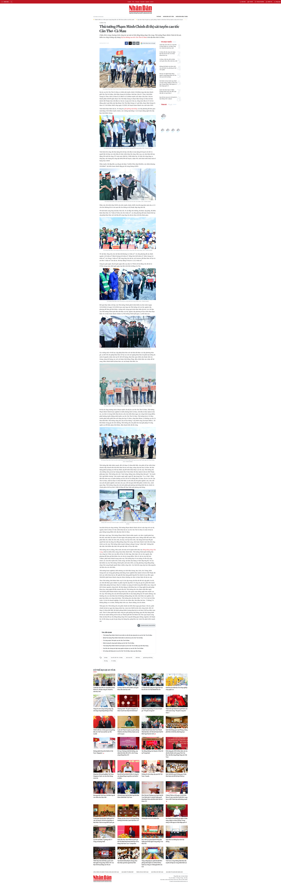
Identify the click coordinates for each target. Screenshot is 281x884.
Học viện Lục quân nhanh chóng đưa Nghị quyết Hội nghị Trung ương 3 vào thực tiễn (152, 841)
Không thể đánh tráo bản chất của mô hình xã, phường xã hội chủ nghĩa (168, 68)
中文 (133, 1)
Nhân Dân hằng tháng (182, 16)
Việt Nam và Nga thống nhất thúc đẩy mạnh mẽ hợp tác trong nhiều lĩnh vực (176, 862)
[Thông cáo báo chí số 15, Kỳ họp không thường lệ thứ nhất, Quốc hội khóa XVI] (128, 810)
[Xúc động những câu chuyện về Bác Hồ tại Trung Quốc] (153, 743)
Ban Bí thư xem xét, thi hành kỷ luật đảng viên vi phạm (168, 98)
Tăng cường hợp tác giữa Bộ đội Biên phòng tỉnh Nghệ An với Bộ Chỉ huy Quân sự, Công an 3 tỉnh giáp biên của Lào (152, 863)
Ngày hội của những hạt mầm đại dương (175, 840)
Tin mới (251, 1)
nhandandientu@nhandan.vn (180, 881)
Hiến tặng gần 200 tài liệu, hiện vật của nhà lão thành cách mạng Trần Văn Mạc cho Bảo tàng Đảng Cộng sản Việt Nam (176, 754)
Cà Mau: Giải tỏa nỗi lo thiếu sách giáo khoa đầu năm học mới (168, 60)
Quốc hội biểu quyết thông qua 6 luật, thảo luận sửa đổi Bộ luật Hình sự (176, 775)
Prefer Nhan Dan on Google (149, 43)
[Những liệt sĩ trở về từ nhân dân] (153, 810)
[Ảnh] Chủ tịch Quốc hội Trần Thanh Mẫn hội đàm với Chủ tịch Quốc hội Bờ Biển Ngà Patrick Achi (152, 732)
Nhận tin (270, 1)
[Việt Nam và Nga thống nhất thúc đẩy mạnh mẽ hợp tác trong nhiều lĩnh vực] (177, 853)
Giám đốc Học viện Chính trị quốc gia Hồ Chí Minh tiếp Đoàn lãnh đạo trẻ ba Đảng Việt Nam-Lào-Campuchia (128, 841)
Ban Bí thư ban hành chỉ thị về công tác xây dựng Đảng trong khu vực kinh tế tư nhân (128, 776)
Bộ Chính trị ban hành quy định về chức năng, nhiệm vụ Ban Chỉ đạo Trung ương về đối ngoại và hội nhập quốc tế (168, 83)
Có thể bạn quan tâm (104, 670)
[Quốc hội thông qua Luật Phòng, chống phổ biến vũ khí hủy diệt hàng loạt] (177, 722)
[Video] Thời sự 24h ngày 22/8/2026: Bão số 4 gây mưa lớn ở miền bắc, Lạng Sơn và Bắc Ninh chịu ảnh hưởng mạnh (176, 797)
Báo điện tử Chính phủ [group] (127, 872)
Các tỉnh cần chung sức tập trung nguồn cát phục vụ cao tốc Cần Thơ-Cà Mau (123, 648)
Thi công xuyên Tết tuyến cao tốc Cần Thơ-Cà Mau (116, 640)
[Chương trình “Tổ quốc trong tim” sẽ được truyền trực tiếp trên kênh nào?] (128, 701)
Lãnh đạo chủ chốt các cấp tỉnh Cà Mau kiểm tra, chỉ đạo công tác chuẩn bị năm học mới (168, 46)
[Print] (137, 43)
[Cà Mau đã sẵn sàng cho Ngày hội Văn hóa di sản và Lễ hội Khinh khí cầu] (153, 680)
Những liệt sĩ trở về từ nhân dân (150, 818)
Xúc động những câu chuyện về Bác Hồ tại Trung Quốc (152, 752)
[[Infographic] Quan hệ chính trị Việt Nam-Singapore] (104, 743)
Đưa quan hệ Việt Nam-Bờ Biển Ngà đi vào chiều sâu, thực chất (104, 796)
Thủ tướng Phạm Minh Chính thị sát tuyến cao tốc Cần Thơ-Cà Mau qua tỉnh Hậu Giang (125, 645)
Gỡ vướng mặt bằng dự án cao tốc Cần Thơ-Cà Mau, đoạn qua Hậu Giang (122, 651)
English (129, 1)
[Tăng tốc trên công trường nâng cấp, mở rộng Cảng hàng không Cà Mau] (104, 701)
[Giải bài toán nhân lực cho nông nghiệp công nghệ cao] (177, 680)
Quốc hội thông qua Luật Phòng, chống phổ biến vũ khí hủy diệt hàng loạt (177, 731)
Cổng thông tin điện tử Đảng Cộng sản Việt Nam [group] (106, 872)
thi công (106, 660)
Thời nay (158, 16)
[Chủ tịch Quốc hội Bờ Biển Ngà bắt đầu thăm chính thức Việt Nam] (128, 787)
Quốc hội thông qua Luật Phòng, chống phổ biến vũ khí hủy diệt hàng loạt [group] (141, 19)
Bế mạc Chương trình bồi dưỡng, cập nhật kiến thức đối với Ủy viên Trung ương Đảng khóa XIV (127, 753)
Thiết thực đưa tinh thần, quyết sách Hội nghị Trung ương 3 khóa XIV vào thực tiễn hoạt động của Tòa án (103, 862)
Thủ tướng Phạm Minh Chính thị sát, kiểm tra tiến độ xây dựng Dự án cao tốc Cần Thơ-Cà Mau (127, 635)
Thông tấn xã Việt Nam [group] (142, 872)
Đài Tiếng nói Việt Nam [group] (157, 872)
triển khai (138, 657)
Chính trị (103, 23)
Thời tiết (164, 104)
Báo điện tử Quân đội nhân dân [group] (174, 872)
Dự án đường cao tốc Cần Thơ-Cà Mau (134, 37)
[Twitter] (130, 43)
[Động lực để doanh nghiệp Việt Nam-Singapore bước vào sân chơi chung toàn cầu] (104, 766)
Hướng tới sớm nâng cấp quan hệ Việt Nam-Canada (152, 775)
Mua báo (243, 1)
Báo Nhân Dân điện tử (140, 10)
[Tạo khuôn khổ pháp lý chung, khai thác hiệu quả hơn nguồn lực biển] (128, 853)
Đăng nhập (278, 1)
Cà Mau (105, 657)
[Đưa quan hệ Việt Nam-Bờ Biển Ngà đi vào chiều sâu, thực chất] (104, 787)
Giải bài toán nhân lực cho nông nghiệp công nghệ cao (176, 688)
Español (147, 1)
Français (137, 1)
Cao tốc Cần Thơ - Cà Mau (117, 657)
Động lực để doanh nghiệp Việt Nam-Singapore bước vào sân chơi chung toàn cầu (103, 776)
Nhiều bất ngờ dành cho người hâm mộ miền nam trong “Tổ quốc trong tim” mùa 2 (176, 710)
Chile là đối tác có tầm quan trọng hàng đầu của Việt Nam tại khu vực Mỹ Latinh (104, 732)
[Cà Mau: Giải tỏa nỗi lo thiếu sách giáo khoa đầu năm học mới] (128, 680)
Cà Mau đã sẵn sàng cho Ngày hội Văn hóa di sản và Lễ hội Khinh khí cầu (167, 53)
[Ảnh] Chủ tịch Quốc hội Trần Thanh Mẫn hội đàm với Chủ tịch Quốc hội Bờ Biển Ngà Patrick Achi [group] (96, 19)
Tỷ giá (170, 104)
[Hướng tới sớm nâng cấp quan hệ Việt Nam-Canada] (153, 766)
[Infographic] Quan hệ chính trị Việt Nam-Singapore (103, 752)
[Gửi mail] (134, 43)
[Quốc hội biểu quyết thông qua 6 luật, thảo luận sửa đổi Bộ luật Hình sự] (177, 766)
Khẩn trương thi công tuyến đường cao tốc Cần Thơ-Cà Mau (118, 643)
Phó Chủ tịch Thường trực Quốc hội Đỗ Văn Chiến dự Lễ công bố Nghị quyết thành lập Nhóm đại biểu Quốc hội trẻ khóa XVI (152, 798)
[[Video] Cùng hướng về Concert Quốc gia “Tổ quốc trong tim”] (153, 701)
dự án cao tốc (129, 657)
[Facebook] (126, 43)
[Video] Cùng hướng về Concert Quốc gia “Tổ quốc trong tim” (152, 710)
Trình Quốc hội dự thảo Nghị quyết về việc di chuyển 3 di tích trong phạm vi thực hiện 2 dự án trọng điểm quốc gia (103, 820)
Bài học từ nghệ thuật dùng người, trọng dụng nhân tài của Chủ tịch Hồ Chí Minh (168, 75)
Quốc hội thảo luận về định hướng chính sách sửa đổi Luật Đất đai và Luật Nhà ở (168, 91)
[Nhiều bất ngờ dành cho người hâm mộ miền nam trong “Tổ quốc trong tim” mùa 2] (177, 701)
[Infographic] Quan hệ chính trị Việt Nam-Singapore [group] (175, 19)
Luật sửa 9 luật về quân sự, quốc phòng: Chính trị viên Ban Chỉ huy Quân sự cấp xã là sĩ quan (128, 732)
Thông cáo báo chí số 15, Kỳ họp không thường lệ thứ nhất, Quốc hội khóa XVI (128, 819)
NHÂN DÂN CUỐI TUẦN (168, 16)
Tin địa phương (260, 1)
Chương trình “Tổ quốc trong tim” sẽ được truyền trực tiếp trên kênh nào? (127, 710)
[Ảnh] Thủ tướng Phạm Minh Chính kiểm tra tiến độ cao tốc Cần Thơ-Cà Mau (123, 638)
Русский (142, 1)
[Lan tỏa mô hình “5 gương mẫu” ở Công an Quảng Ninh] (104, 832)
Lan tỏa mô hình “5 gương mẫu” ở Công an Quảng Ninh (102, 840)
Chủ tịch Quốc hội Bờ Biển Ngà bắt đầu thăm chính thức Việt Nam (128, 796)
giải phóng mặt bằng (130, 108)
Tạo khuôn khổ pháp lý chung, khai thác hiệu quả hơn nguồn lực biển (127, 862)
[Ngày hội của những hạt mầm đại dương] (177, 832)
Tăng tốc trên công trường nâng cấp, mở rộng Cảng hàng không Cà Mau (103, 710)
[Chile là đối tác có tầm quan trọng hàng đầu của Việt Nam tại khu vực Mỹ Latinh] (104, 722)
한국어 (151, 1)
